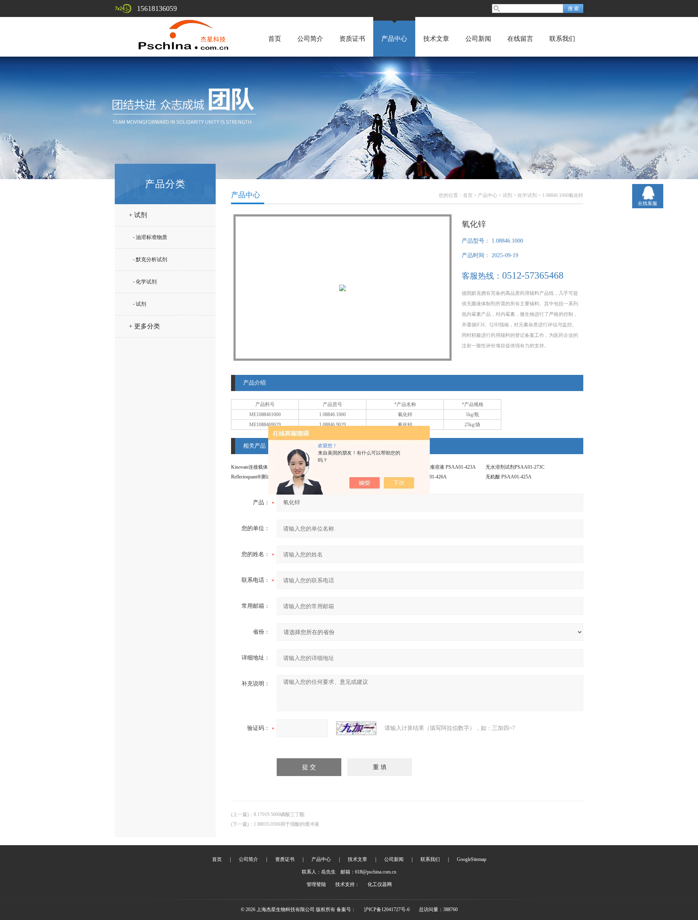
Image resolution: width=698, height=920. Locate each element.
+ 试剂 (138, 214)
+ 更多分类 (144, 326)
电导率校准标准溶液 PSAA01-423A (438, 467)
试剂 (507, 195)
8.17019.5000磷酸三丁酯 (279, 814)
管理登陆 (316, 884)
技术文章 (436, 38)
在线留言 (520, 38)
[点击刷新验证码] (356, 728)
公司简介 (310, 38)
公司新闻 (478, 38)
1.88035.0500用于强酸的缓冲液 (286, 824)
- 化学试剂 (145, 282)
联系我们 (562, 38)
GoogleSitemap (471, 859)
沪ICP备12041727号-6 (387, 909)
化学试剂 (527, 195)
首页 (274, 38)
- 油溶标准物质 (150, 237)
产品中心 (394, 38)
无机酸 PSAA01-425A (509, 477)
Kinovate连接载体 (249, 467)
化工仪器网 (380, 884)
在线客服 (647, 203)
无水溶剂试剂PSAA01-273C (515, 467)
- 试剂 (139, 304)
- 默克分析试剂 (150, 259)
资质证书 (352, 38)
